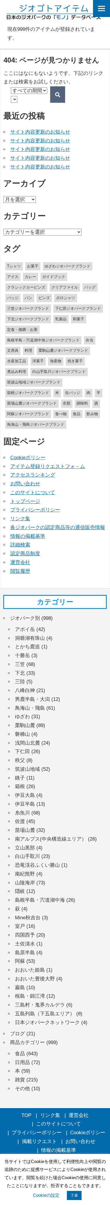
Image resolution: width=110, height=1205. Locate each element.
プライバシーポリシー (35, 510)
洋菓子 (38, 361)
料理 (28, 350)
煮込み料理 (16, 371)
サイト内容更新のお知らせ (40, 132)
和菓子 (78, 319)
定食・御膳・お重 (22, 329)
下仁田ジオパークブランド (78, 308)
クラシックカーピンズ (26, 287)
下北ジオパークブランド (28, 319)
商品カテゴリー (27, 1042)
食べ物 (61, 414)
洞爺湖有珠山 (30, 638)
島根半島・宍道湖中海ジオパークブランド (43, 340)
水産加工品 (16, 361)
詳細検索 (20, 545)
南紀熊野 (25, 874)
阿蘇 (20, 961)
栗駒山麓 (25, 725)
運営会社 (20, 562)
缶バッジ (72, 393)
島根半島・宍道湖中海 (40, 900)
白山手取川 (27, 856)
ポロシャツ (65, 298)
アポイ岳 (25, 629)
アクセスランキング (32, 475)
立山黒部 (25, 848)
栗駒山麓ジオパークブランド (63, 350)
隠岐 (20, 891)
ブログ (17, 1033)
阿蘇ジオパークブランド (28, 414)
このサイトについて (32, 492)
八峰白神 (25, 690)
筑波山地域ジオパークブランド (33, 382)
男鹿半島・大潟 (32, 699)
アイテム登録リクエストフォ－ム (47, 466)
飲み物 (92, 414)
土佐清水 (25, 944)
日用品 (22, 1062)
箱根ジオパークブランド (28, 393)
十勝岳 (22, 655)
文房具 (12, 350)
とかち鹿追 (27, 646)
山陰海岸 (25, 883)
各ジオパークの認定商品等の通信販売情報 (57, 527)
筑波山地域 (27, 769)
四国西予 (25, 935)
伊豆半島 (25, 804)
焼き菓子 (75, 361)
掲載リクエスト (39, 1141)
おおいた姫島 (30, 970)
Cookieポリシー (27, 457)
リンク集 (20, 518)
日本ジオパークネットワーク (47, 1022)
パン (28, 298)
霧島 (20, 987)
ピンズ (44, 298)
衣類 (66, 403)
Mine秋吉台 (27, 917)
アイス (12, 277)
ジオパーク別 (25, 618)
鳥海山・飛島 (30, 708)
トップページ (25, 501)
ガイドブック (53, 277)
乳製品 (61, 319)
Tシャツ (14, 266)
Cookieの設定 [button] (46, 1195)
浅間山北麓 (27, 743)
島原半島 (25, 952)
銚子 (20, 778)
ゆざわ (22, 716)
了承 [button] (74, 1195)
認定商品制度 (25, 553)
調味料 (82, 403)
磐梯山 (22, 734)
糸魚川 (22, 813)
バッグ (90, 287)
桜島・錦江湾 (30, 996)
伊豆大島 (25, 795)
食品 (76, 414)
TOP (26, 1115)
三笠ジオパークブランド (28, 308)
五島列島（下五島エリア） (45, 1013)
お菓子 (32, 266)
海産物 (55, 361)
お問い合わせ (25, 484)
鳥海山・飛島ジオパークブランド (35, 424)
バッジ (12, 298)
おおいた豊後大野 (35, 979)
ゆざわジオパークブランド (67, 266)
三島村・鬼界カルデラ (40, 1005)
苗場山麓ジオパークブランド (32, 403)
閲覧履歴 (20, 571)
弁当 (89, 340)
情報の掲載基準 (27, 536)
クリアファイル (64, 287)
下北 (20, 673)
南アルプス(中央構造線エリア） (51, 839)
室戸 (20, 926)
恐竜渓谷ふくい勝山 (37, 865)
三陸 (20, 681)
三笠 (20, 664)
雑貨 (20, 1080)
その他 (22, 1088)
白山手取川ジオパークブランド (59, 371)
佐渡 (20, 821)
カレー (30, 277)
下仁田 (22, 751)
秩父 (20, 760)
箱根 (20, 786)
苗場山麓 (25, 830)
